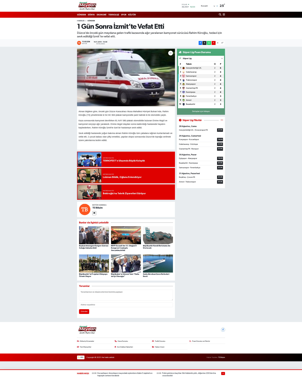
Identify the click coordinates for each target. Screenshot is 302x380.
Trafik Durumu (160, 341)
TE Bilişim (97, 208)
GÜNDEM (81, 15)
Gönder (84, 312)
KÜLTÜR (132, 15)
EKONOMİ (101, 15)
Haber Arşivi (159, 347)
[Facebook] (223, 330)
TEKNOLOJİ (113, 15)
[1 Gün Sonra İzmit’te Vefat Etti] (126, 77)
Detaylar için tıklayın (201, 111)
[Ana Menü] (223, 14)
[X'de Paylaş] (204, 43)
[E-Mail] (94, 213)
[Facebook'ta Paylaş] (200, 43)
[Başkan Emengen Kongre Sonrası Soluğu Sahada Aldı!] (94, 235)
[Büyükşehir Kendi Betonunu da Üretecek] (158, 235)
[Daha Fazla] (214, 43)
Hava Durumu (123, 341)
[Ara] (220, 14)
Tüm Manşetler (85, 347)
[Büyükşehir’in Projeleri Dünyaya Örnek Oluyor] (94, 264)
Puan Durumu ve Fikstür (201, 341)
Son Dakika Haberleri (125, 347)
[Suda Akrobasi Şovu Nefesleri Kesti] (158, 264)
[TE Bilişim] (84, 209)
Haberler (80, 21)
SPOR (123, 15)
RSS (81, 357)
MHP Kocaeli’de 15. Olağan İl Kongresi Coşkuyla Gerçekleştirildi (123, 248)
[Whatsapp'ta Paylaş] (209, 43)
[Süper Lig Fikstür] (222, 120)
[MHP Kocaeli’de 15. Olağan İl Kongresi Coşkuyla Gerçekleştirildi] (126, 235)
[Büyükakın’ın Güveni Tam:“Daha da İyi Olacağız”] (126, 264)
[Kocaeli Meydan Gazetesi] (87, 5)
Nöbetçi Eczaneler (87, 341)
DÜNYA (91, 15)
